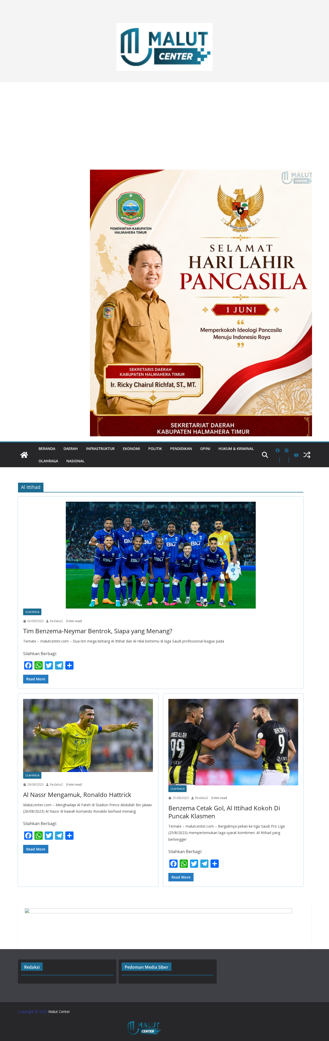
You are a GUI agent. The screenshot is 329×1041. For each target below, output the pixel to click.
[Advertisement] (164, 123)
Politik (155, 448)
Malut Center (59, 1011)
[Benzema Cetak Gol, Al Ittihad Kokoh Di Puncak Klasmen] (233, 742)
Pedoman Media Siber (146, 967)
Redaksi (32, 967)
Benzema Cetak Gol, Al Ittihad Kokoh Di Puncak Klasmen (224, 812)
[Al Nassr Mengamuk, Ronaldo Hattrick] (88, 735)
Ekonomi (131, 448)
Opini (205, 448)
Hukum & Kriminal (236, 448)
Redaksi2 (56, 621)
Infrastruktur (100, 448)
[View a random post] (307, 455)
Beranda (47, 448)
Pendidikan (181, 448)
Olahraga (48, 460)
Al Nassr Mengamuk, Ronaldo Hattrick (77, 794)
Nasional (75, 460)
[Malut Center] (24, 455)
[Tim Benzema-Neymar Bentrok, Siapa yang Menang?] (160, 555)
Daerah (70, 448)
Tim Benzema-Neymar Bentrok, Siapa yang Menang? (97, 631)
